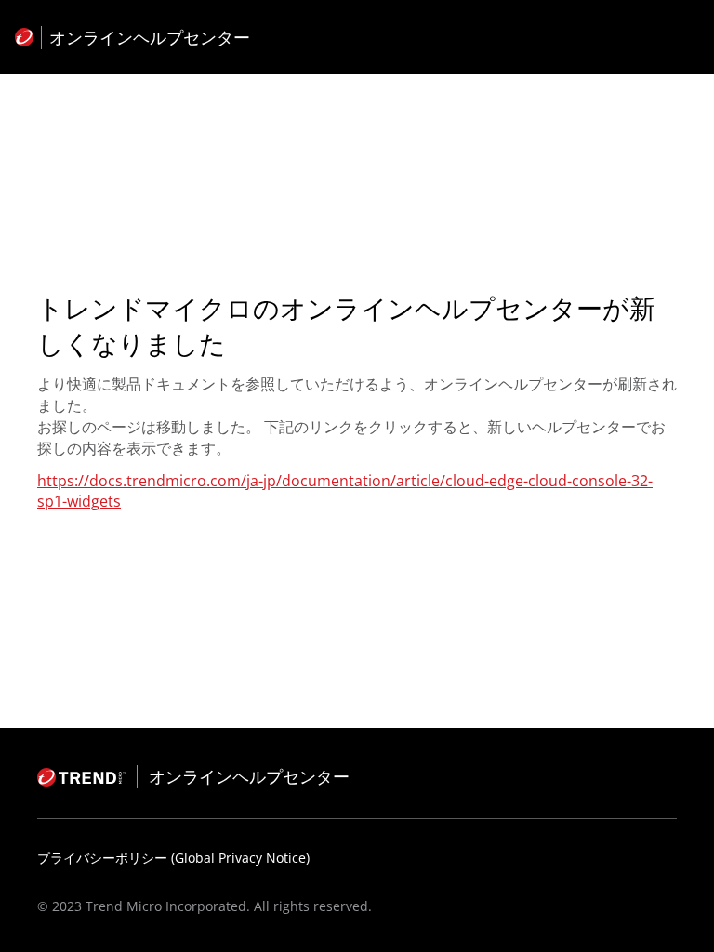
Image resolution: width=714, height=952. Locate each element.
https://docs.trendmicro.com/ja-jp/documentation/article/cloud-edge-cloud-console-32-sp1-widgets (345, 490)
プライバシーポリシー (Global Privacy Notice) (173, 857)
